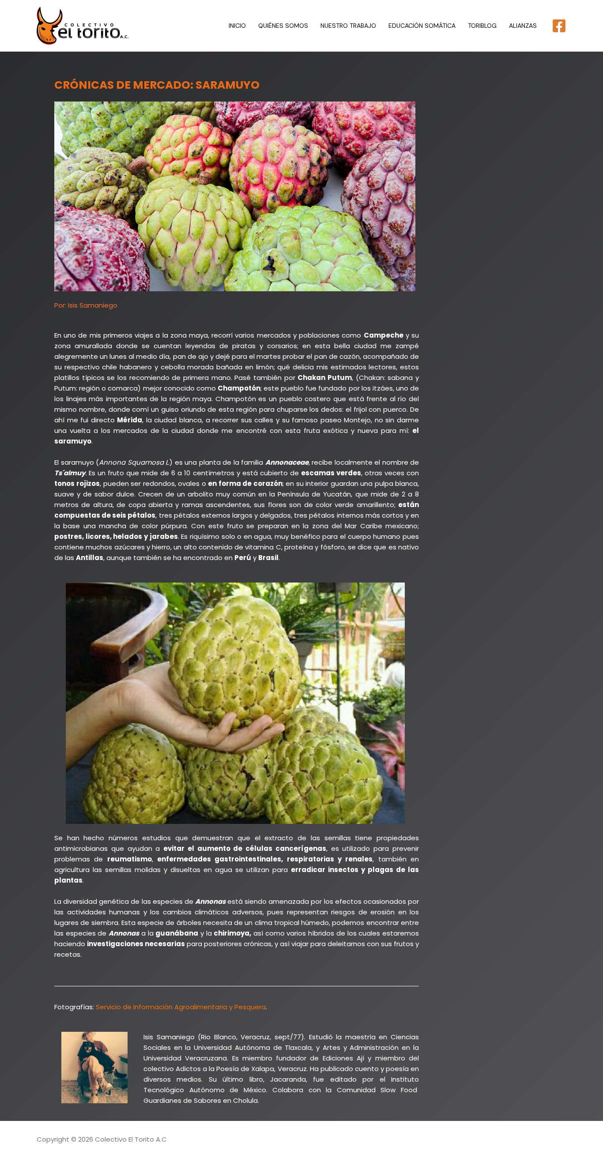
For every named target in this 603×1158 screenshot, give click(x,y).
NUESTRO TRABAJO (348, 26)
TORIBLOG (482, 26)
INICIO (237, 26)
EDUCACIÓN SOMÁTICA (422, 26)
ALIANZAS (523, 26)
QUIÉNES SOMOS (283, 26)
